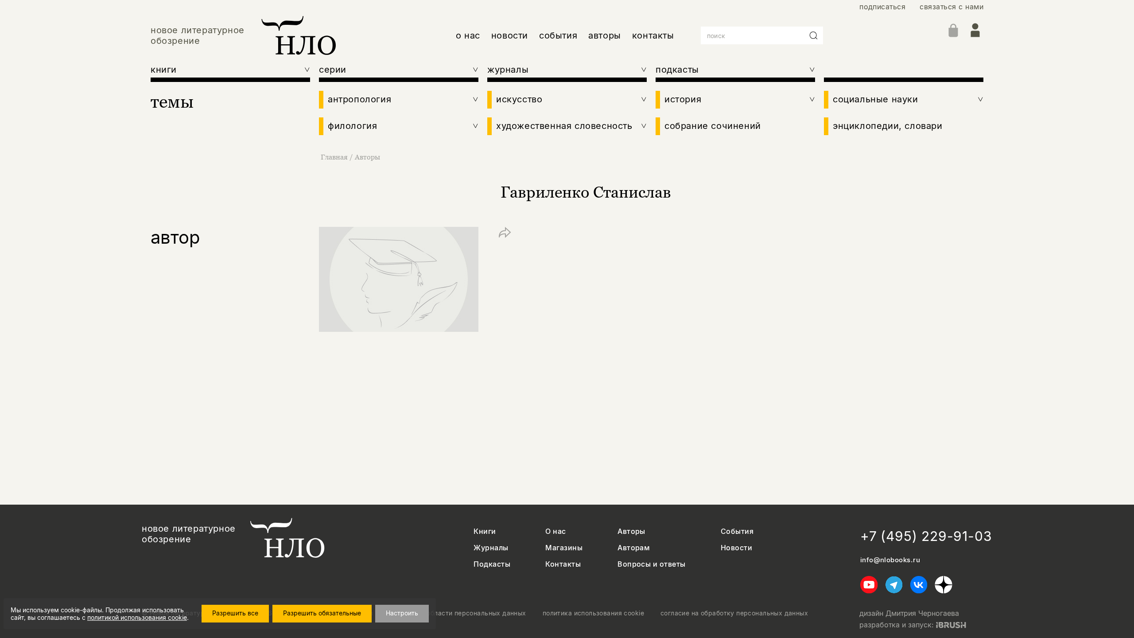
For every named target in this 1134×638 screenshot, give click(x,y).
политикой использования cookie (137, 617)
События (737, 531)
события (558, 35)
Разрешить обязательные (322, 613)
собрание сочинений (712, 126)
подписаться (882, 7)
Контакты (563, 564)
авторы (604, 35)
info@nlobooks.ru (890, 560)
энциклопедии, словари (888, 126)
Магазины (564, 548)
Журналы (491, 548)
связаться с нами (951, 7)
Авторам (633, 548)
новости (509, 35)
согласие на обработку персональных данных (734, 613)
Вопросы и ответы (651, 564)
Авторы (367, 157)
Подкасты (492, 564)
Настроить (402, 613)
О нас (555, 531)
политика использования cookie (593, 613)
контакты (653, 35)
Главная (334, 157)
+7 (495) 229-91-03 (926, 536)
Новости (736, 548)
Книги (485, 531)
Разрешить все (235, 613)
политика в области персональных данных (458, 613)
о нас (468, 35)
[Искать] (813, 35)
